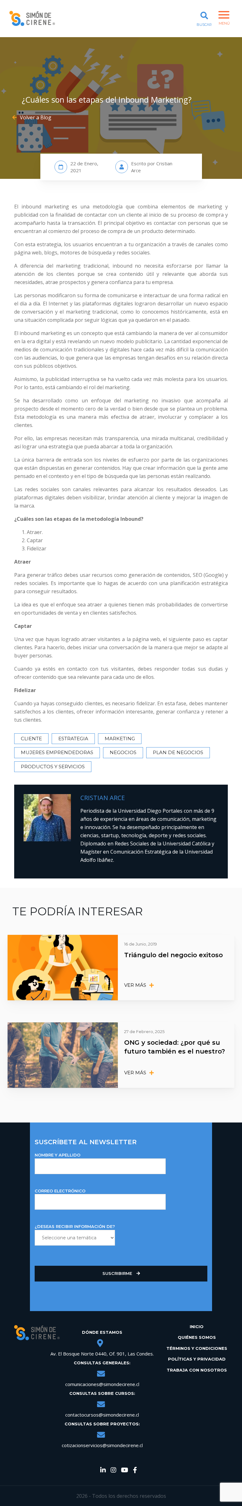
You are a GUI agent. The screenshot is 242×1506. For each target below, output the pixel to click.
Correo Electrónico (60, 1190)
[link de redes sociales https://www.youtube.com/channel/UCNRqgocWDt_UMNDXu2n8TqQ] (124, 1470)
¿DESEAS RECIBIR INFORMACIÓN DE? (75, 1226)
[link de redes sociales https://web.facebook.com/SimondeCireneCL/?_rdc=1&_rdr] (135, 1470)
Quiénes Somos (197, 1337)
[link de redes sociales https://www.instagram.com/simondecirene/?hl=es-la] (113, 1470)
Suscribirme (117, 1273)
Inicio (197, 1326)
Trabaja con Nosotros (197, 1369)
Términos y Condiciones (196, 1348)
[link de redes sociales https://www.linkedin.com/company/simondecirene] (103, 1470)
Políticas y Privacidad (197, 1358)
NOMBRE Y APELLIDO (57, 1154)
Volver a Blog (35, 117)
